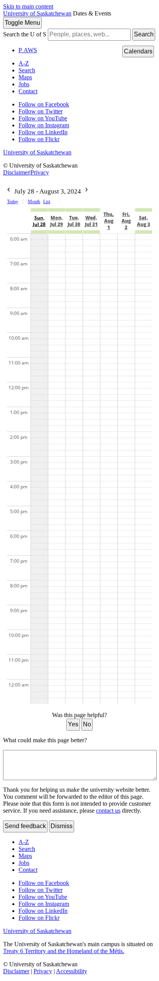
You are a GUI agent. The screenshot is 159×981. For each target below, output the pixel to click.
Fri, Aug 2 (126, 221)
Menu (22, 22)
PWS (28, 50)
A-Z (24, 63)
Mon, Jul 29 (56, 221)
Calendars (138, 51)
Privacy (39, 172)
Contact (28, 91)
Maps (25, 77)
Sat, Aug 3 (143, 221)
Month (34, 201)
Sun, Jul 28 (39, 221)
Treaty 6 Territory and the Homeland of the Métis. (63, 951)
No (87, 724)
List (46, 201)
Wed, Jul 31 (91, 221)
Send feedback (25, 826)
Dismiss (62, 826)
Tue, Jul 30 (74, 221)
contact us (108, 810)
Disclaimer (16, 172)
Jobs (24, 84)
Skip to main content (28, 6)
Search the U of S (24, 34)
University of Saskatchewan (37, 13)
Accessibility (71, 971)
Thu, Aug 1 (108, 221)
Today (12, 201)
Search (144, 34)
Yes (73, 724)
